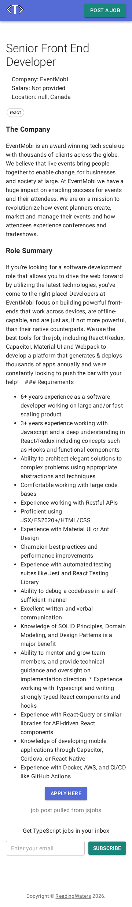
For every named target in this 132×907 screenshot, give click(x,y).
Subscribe (107, 848)
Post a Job (105, 10)
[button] (15, 112)
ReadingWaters (73, 896)
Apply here (66, 793)
